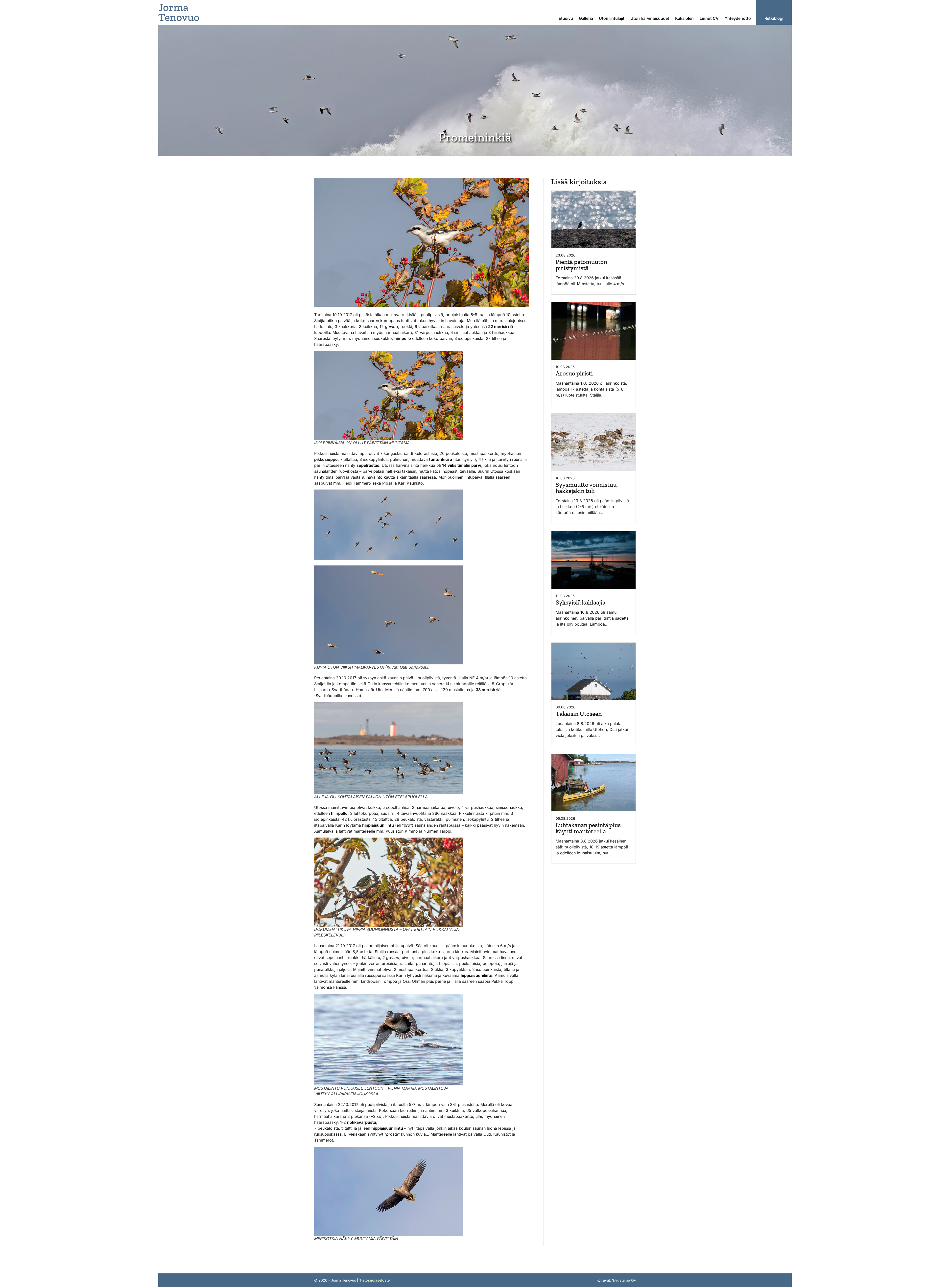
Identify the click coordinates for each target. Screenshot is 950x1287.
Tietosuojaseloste (374, 1280)
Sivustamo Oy (624, 1280)
